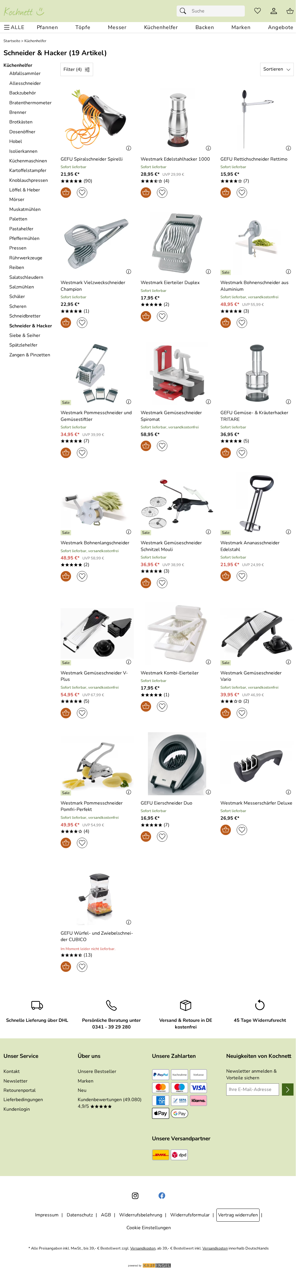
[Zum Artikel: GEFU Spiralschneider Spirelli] (97, 119)
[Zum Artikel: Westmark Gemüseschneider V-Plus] (97, 633)
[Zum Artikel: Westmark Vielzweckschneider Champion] (97, 243)
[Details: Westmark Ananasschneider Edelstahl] (226, 532)
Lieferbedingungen (23, 1099)
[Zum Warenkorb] (290, 11)
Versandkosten (142, 1248)
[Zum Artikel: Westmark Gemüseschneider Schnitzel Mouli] (177, 503)
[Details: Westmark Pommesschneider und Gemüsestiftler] (67, 402)
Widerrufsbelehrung (140, 1215)
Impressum (47, 1215)
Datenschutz (80, 1215)
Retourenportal (19, 1090)
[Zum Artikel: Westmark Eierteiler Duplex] (177, 243)
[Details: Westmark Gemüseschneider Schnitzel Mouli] (147, 532)
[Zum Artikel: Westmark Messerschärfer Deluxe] (257, 763)
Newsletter (15, 1081)
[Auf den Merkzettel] (82, 192)
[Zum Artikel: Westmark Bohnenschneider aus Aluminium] (257, 243)
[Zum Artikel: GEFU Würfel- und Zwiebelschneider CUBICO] (97, 893)
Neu (82, 1090)
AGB (106, 1215)
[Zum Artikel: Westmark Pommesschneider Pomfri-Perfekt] (97, 763)
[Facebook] (162, 1196)
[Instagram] (135, 1196)
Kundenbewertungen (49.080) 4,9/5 (110, 1102)
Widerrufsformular (190, 1215)
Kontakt (11, 1071)
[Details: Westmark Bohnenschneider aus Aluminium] (226, 272)
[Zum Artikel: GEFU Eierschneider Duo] (177, 763)
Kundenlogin (16, 1109)
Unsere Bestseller (97, 1071)
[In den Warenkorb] (66, 192)
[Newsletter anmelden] (288, 1089)
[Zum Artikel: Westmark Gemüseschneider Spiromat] (177, 373)
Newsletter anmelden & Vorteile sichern (251, 1074)
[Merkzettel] (257, 11)
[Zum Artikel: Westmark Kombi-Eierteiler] (177, 633)
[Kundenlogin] (273, 11)
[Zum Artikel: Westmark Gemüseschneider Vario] (257, 633)
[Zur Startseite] (23, 11)
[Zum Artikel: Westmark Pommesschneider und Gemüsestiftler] (97, 373)
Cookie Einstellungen (148, 1228)
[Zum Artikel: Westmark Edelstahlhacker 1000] (177, 119)
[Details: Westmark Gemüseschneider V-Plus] (67, 662)
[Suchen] (184, 11)
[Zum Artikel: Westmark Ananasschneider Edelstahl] (257, 503)
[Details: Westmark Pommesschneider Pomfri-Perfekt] (67, 793)
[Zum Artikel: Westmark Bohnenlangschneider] (97, 503)
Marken (85, 1081)
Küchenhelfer (35, 41)
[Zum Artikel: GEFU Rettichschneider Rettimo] (257, 119)
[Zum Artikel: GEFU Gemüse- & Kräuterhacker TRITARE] (257, 373)
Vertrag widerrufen (238, 1215)
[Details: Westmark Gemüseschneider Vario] (226, 662)
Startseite (11, 41)
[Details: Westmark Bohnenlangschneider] (67, 532)
